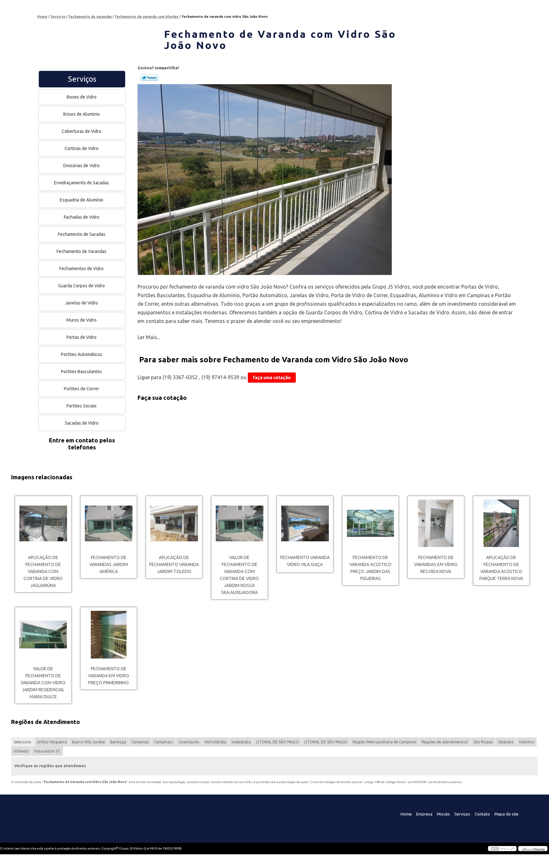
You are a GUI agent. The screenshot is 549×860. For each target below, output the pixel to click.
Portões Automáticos (81, 354)
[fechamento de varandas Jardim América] (109, 523)
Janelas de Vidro (81, 302)
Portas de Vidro (81, 337)
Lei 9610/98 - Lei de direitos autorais (435, 782)
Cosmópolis (189, 742)
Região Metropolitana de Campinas (384, 742)
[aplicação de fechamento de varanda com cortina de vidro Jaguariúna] (43, 523)
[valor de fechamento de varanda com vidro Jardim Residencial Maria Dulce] (43, 634)
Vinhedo (21, 751)
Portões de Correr (81, 388)
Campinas (140, 742)
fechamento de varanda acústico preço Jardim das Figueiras (370, 568)
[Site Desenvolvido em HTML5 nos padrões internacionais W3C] (502, 848)
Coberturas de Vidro (81, 131)
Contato (482, 814)
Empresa (424, 814)
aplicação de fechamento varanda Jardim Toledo (174, 564)
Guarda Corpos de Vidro (81, 285)
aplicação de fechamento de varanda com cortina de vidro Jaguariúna (43, 571)
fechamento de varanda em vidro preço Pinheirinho (108, 675)
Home (406, 814)
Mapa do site (506, 814)
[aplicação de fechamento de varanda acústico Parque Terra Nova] (501, 523)
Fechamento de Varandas (81, 251)
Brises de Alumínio (81, 114)
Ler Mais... (149, 337)
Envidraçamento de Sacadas (81, 182)
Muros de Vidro (81, 320)
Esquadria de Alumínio (81, 199)
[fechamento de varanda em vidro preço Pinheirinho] (109, 634)
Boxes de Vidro (82, 96)
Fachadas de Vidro (81, 217)
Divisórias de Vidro (81, 165)
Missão (443, 814)
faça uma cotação (272, 377)
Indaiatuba (241, 742)
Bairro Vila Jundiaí (88, 742)
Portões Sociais (81, 405)
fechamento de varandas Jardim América (108, 564)
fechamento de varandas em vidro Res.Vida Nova (436, 564)
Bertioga (118, 742)
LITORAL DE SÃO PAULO (277, 742)
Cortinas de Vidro (81, 148)
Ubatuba (505, 742)
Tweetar (149, 77)
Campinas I (163, 742)
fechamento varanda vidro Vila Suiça (305, 561)
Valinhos (526, 742)
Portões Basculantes (81, 371)
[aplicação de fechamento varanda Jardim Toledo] (174, 523)
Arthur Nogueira (52, 742)
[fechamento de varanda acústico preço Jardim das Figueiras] (370, 523)
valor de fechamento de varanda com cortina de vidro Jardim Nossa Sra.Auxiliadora (239, 575)
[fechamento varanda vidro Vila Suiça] (305, 523)
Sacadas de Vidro (81, 423)
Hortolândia (215, 742)
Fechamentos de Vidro (81, 268)
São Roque (483, 742)
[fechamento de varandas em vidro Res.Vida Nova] (436, 523)
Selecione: (23, 742)
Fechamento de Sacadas (81, 234)
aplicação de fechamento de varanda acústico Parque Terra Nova (501, 568)
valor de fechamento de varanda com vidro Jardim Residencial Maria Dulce (43, 682)
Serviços (82, 79)
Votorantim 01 (47, 751)
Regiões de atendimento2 (445, 742)
